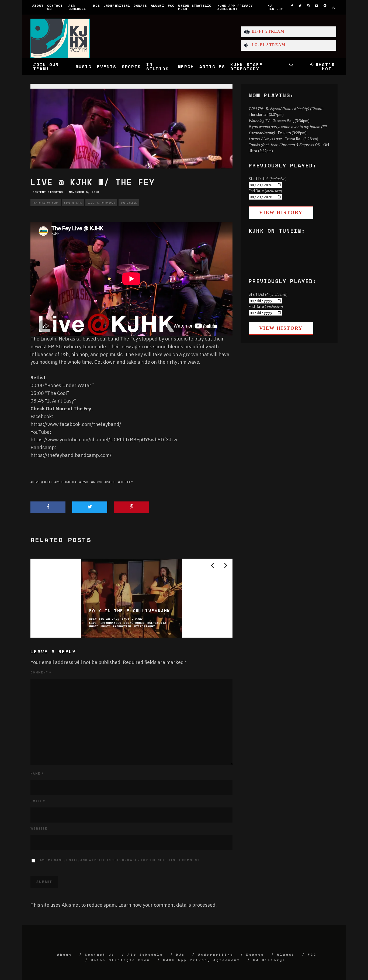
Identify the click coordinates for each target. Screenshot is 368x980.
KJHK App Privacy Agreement (235, 7)
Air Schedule (77, 7)
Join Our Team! (46, 66)
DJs (96, 5)
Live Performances (101, 202)
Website (38, 828)
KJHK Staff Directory (246, 66)
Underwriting (116, 5)
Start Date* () (268, 178)
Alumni (157, 5)
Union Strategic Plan (194, 7)
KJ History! (276, 7)
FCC (171, 5)
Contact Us (55, 7)
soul (111, 482)
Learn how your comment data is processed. (167, 905)
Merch (186, 66)
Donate (140, 5)
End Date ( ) (266, 306)
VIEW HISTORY (281, 212)
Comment (40, 672)
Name (37, 773)
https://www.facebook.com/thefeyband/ (75, 424)
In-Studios (157, 66)
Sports (131, 66)
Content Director (48, 192)
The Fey (126, 482)
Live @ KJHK (73, 202)
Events (106, 66)
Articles (212, 66)
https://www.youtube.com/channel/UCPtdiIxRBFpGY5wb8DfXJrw (103, 439)
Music (84, 66)
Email (37, 801)
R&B (85, 482)
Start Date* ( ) (268, 294)
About (37, 5)
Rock (97, 482)
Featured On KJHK (45, 202)
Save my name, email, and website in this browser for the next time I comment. (119, 860)
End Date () (265, 190)
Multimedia (129, 202)
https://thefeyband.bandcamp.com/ (71, 455)
